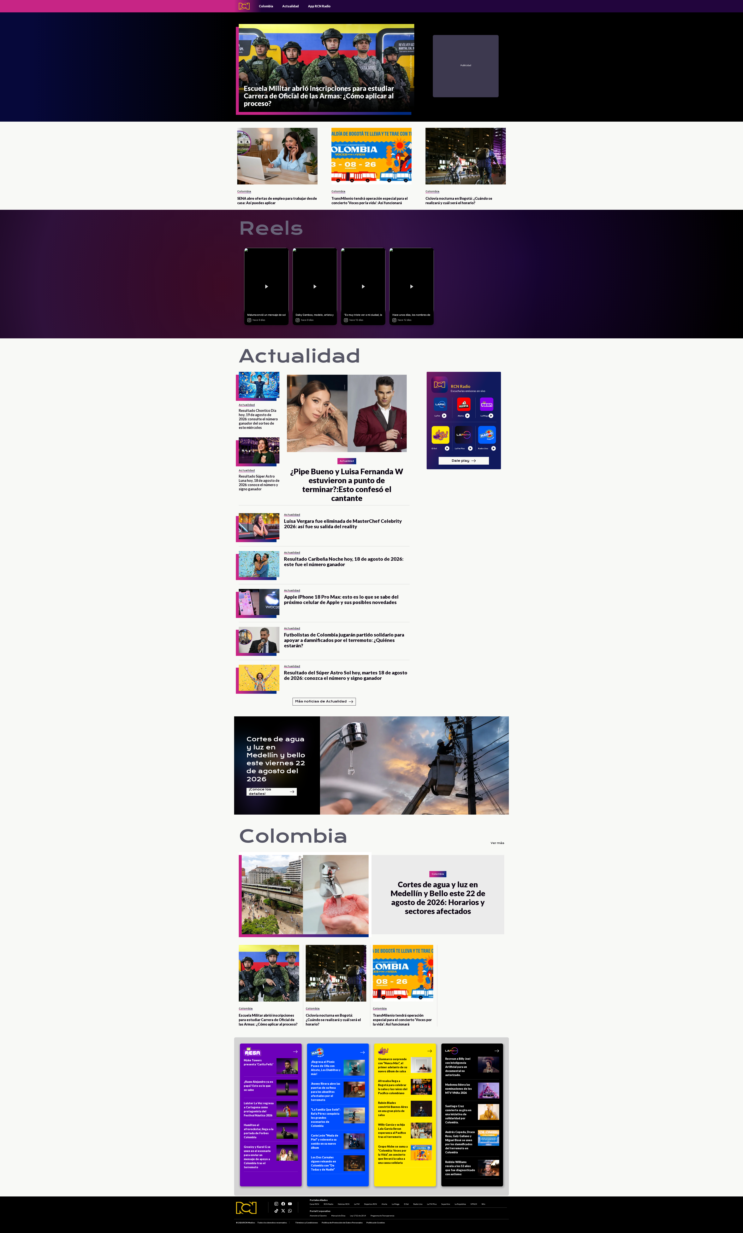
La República (460, 1204)
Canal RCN (314, 1204)
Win (483, 1204)
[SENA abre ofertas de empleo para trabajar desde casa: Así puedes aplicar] (277, 156)
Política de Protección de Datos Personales (342, 1222)
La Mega (395, 1204)
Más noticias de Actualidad (321, 701)
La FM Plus (432, 1204)
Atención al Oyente (318, 1215)
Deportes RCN (370, 1204)
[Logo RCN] (246, 1208)
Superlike (445, 1204)
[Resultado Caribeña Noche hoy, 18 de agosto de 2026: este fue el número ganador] (259, 564)
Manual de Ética (338, 1215)
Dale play (460, 460)
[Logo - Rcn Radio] (244, 6)
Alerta (384, 1204)
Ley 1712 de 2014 (358, 1215)
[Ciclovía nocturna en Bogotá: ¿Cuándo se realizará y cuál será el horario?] (465, 156)
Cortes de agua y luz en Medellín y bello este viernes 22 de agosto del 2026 (276, 759)
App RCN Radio (319, 6)
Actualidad (290, 6)
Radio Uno (417, 1204)
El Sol (406, 1204)
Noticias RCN (343, 1204)
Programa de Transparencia (382, 1215)
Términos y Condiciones (306, 1222)
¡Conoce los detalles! (260, 792)
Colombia (266, 6)
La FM (357, 1204)
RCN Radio (328, 1204)
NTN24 (474, 1204)
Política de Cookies (375, 1222)
